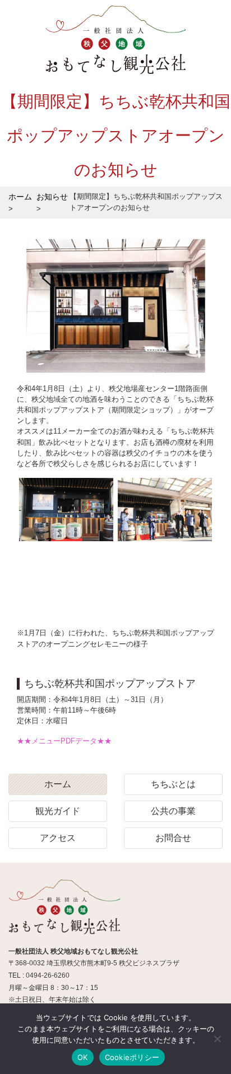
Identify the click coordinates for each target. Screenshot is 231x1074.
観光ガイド (57, 811)
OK (82, 1057)
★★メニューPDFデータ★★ (64, 741)
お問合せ (173, 838)
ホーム (57, 784)
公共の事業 (173, 811)
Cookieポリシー (132, 1057)
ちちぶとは (173, 784)
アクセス (58, 838)
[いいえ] (217, 1038)
